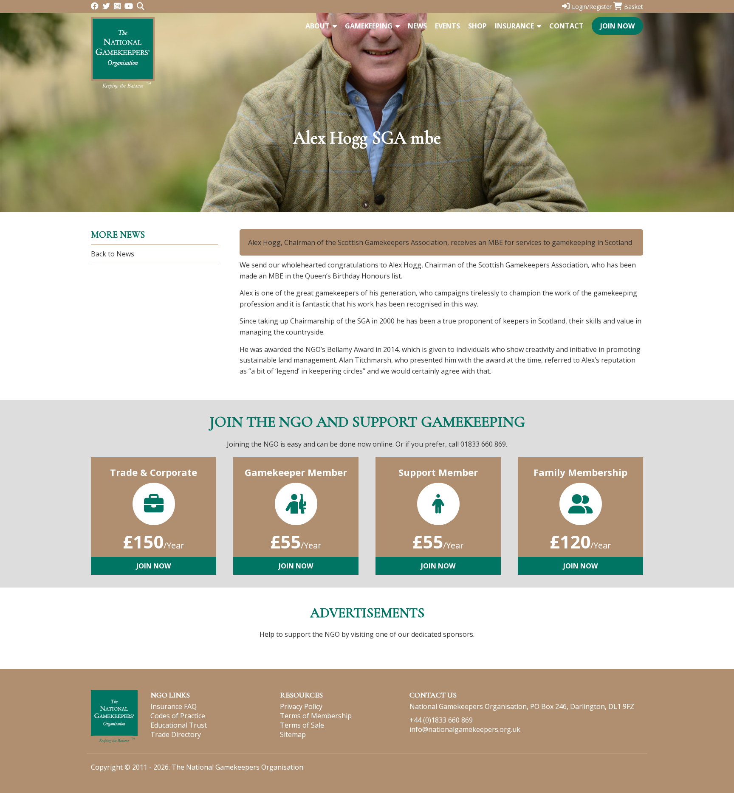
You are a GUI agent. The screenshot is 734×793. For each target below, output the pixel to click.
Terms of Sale (302, 725)
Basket (633, 7)
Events (447, 26)
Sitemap (293, 734)
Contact (566, 26)
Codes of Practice (177, 715)
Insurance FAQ (173, 706)
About (317, 26)
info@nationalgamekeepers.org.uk (464, 729)
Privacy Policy (301, 706)
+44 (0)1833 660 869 (441, 720)
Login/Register (592, 7)
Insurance (514, 26)
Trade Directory (175, 734)
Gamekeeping (368, 26)
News (417, 26)
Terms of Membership (316, 715)
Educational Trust (178, 725)
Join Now (617, 26)
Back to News (112, 254)
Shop (477, 26)
